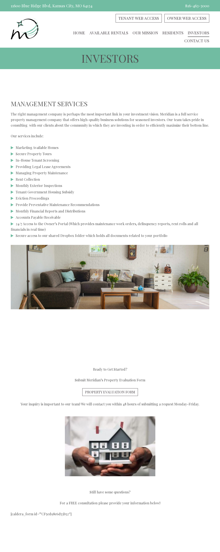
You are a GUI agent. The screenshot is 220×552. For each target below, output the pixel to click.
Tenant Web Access (138, 18)
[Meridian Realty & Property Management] (25, 29)
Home (79, 32)
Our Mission (145, 32)
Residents (172, 32)
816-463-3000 (197, 5)
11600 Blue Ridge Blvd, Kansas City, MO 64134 (51, 5)
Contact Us (196, 40)
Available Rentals (108, 32)
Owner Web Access (186, 18)
